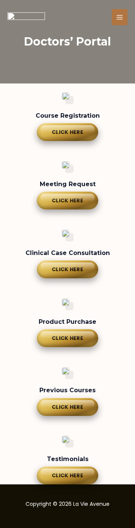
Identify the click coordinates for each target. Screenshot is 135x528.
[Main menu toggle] (120, 17)
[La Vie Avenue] (26, 17)
